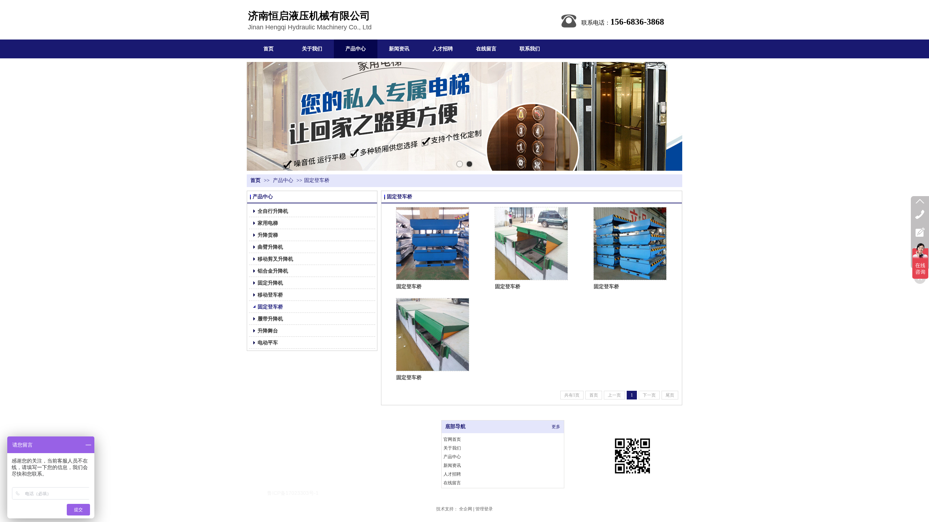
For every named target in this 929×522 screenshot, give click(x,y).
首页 (255, 180)
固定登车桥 (317, 180)
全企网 (465, 508)
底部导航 (455, 426)
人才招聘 (452, 474)
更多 (556, 426)
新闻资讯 (452, 465)
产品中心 (283, 180)
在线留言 (452, 482)
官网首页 (452, 439)
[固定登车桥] (432, 243)
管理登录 (484, 508)
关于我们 (452, 448)
